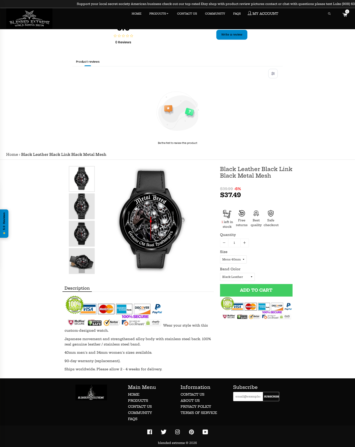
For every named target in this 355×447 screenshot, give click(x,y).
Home (12, 154)
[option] (82, 179)
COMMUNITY (215, 13)
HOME (136, 13)
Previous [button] (82, 170)
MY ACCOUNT (264, 14)
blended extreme (171, 443)
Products (138, 400)
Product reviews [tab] (88, 62)
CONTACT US (187, 13)
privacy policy (196, 406)
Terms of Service (199, 413)
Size (223, 252)
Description (77, 288)
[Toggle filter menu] (273, 73)
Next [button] (82, 270)
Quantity (228, 235)
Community (140, 413)
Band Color (230, 269)
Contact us (140, 406)
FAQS (237, 13)
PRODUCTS (157, 13)
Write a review (231, 34)
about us (190, 400)
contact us (192, 394)
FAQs (132, 419)
